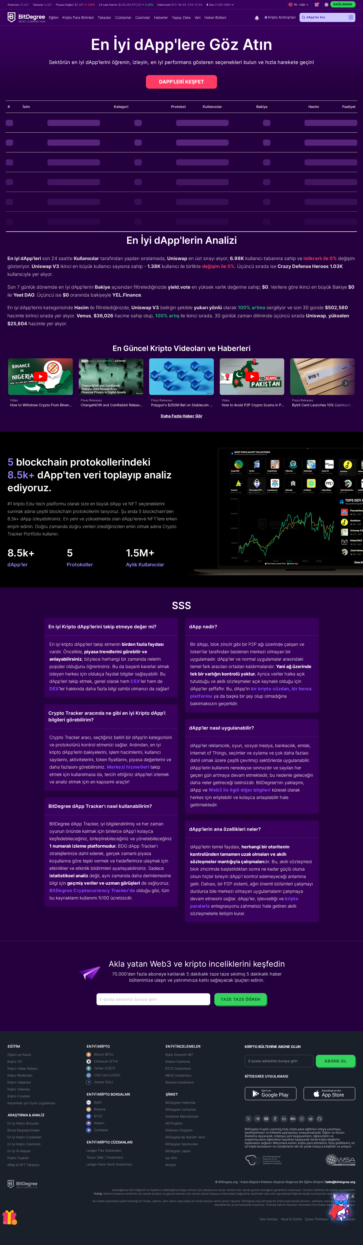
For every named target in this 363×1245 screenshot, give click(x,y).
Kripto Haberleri (19, 1082)
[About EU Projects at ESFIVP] (263, 1158)
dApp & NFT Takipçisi (23, 1165)
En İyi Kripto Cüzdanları (24, 1137)
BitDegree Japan (177, 1151)
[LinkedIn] (284, 1119)
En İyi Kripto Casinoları (23, 1144)
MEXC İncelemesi (178, 1075)
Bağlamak (342, 4)
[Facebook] (275, 1119)
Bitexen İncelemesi (179, 1082)
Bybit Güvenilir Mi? (179, 1055)
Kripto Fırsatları (18, 1096)
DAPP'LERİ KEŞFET (181, 82)
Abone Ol (335, 1061)
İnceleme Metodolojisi (182, 1116)
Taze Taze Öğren (241, 999)
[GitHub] (319, 1119)
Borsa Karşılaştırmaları (23, 1130)
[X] (248, 1119)
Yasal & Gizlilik (291, 1219)
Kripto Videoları (18, 1089)
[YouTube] (266, 1119)
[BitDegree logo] (22, 1184)
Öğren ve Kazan (19, 1055)
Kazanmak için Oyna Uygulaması (31, 1103)
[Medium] (293, 1119)
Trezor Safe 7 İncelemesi (104, 1157)
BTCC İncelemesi (178, 1068)
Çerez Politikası (316, 1219)
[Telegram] (257, 1119)
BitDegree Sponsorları (181, 1144)
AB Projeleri (173, 1123)
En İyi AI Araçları (19, 1151)
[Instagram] (301, 1119)
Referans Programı (179, 1130)
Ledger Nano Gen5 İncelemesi (109, 1164)
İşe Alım (171, 1158)
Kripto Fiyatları (18, 1158)
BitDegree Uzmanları (180, 1109)
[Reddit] (310, 1119)
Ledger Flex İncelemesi (103, 1150)
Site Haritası (269, 1219)
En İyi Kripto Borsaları (23, 1123)
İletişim (170, 1165)
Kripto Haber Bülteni (22, 1068)
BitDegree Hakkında (180, 1102)
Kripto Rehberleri (19, 1075)
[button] (220, 5)
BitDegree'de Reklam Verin (185, 1137)
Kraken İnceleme (177, 1061)
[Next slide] (345, 383)
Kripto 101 (14, 1061)
